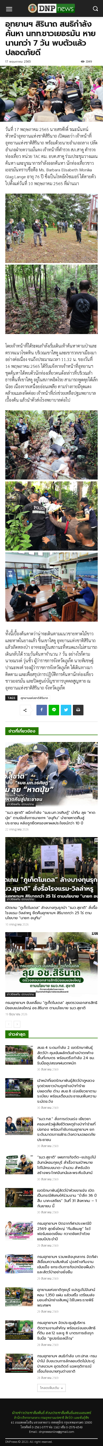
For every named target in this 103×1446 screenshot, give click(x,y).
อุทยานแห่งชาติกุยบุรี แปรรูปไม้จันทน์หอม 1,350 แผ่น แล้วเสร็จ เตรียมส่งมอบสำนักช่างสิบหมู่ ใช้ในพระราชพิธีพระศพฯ (66, 1297)
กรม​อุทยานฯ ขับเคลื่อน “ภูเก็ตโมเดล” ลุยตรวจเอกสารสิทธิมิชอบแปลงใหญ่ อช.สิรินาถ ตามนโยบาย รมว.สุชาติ (51, 1005)
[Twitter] (66, 710)
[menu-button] (9, 10)
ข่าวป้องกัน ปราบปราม (20, 804)
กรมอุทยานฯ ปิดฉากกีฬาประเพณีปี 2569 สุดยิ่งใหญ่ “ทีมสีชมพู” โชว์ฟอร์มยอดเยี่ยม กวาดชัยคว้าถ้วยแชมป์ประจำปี (64, 1231)
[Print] (78, 710)
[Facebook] (41, 710)
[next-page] (17, 1024)
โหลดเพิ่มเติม (49, 1388)
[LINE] (54, 710)
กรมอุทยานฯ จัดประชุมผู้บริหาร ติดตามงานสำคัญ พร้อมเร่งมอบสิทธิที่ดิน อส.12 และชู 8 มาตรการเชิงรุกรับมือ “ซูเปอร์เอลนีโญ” (66, 1330)
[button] (95, 8)
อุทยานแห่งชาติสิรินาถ (34, 698)
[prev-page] (8, 1024)
